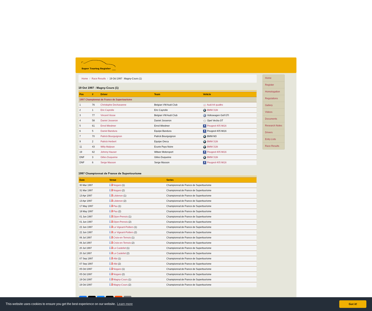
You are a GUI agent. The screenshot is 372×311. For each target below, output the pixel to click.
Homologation (272, 91)
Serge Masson (108, 162)
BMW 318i (212, 110)
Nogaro (117, 185)
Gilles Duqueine (109, 157)
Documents (271, 118)
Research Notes (273, 125)
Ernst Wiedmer (108, 125)
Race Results (272, 146)
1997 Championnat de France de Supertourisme (105, 99)
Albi (115, 258)
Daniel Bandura (109, 131)
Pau (115, 206)
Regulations (271, 98)
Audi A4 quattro (215, 104)
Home (268, 78)
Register (269, 84)
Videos (268, 112)
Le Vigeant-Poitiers (123, 227)
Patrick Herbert (108, 141)
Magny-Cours (120, 279)
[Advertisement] (186, 29)
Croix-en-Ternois (122, 237)
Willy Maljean (108, 146)
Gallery (269, 105)
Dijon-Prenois (120, 216)
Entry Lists (270, 139)
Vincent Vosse (108, 115)
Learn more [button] (125, 304)
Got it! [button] (353, 304)
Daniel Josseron (109, 120)
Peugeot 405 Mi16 (216, 125)
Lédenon (118, 195)
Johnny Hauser (109, 152)
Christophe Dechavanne (113, 104)
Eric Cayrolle (107, 110)
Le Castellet (119, 248)
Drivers (269, 132)
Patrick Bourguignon (111, 136)
